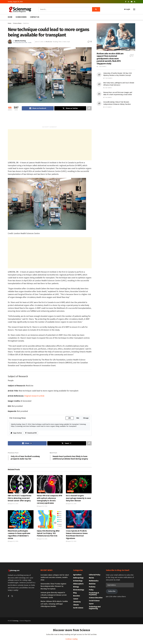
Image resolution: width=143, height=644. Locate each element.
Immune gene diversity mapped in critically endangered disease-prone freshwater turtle (54, 595)
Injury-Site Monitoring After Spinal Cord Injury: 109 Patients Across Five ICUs (48, 533)
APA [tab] (69, 418)
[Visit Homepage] (20, 9)
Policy (91, 590)
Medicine (26, 23)
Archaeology (77, 581)
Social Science (94, 601)
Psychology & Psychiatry (94, 594)
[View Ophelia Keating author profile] (10, 42)
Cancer (75, 599)
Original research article (34, 396)
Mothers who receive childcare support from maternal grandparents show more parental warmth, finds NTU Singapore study (110, 58)
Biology (76, 587)
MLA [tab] (78, 418)
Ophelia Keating (20, 41)
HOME (10, 17)
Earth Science (78, 608)
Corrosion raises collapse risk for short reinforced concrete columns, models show (55, 577)
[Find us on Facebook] (125, 1)
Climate (76, 605)
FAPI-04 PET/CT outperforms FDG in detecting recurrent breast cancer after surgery (19, 498)
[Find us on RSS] (134, 1)
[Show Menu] (134, 9)
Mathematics (94, 581)
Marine (91, 578)
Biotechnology (78, 590)
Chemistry (77, 602)
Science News (17, 23)
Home (9, 23)
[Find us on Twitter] (128, 1)
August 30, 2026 (13, 503)
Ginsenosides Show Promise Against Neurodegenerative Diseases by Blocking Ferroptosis (53, 586)
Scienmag (15, 621)
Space (91, 604)
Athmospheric (78, 584)
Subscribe (111, 591)
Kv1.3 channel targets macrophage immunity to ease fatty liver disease (78, 498)
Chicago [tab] (86, 418)
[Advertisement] (49, 119)
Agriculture (77, 575)
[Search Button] (96, 9)
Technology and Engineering (95, 608)
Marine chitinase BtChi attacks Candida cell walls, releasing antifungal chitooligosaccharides (54, 603)
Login (128, 9)
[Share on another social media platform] (89, 108)
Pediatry (92, 587)
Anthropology (78, 578)
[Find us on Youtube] (131, 1)
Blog (75, 593)
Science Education (95, 598)
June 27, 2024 (39, 41)
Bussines (76, 596)
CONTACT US (34, 17)
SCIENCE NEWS (21, 17)
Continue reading (71, 639)
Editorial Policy (94, 575)
